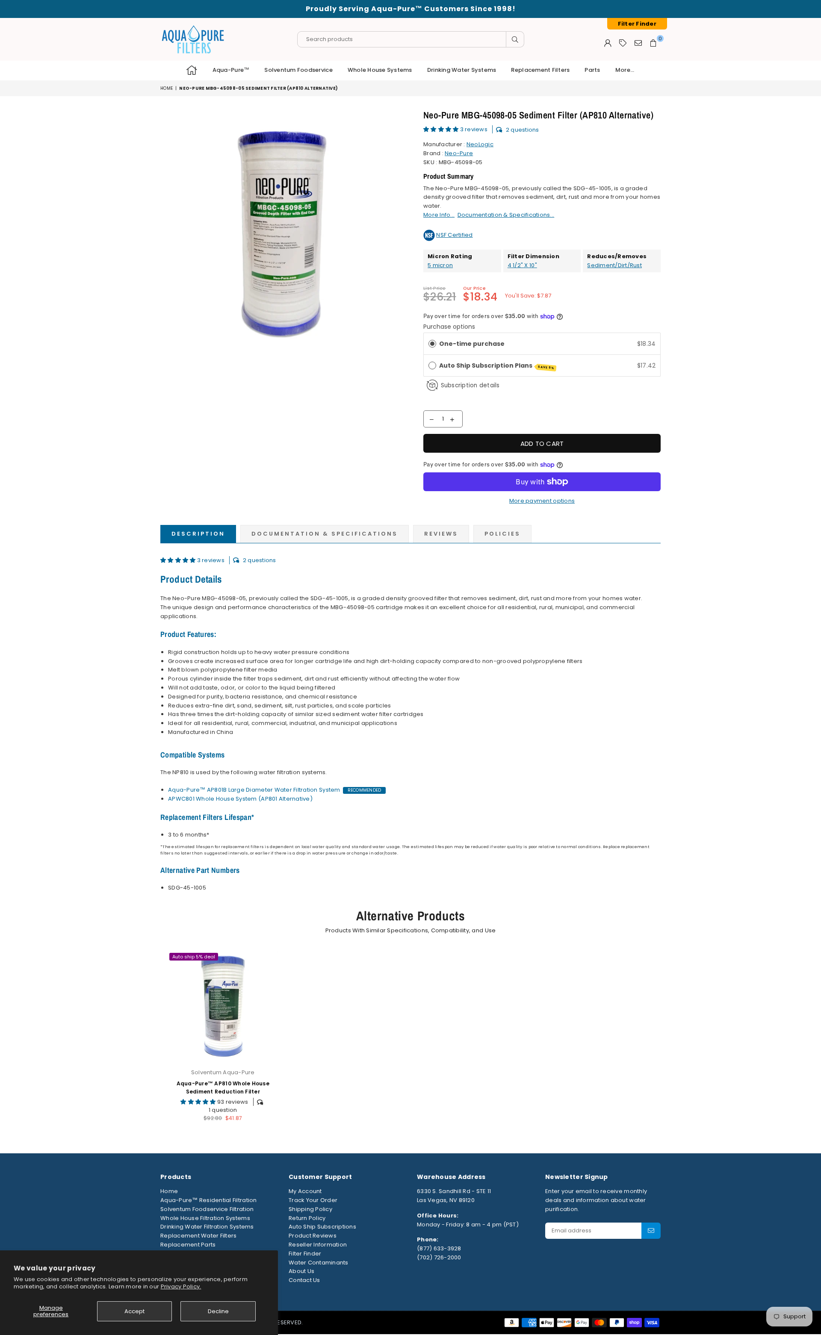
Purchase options (449, 326)
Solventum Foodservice (298, 70)
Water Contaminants (318, 1262)
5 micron (440, 265)
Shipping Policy (310, 1209)
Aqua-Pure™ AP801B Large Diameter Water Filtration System (254, 790)
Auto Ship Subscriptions (322, 1227)
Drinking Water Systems (461, 70)
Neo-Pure (459, 153)
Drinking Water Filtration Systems (207, 1227)
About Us (301, 1271)
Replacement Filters (540, 70)
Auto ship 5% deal (193, 956)
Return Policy (307, 1218)
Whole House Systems (380, 70)
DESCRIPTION (198, 534)
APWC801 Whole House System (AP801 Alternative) (240, 799)
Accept (134, 1311)
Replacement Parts (188, 1245)
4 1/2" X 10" (522, 265)
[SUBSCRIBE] (651, 1231)
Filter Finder (305, 1254)
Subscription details (470, 385)
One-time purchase (472, 343)
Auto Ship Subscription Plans (497, 365)
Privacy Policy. (181, 1286)
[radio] (432, 343)
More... (625, 70)
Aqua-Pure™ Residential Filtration (208, 1200)
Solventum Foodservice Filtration (207, 1209)
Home (166, 88)
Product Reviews (313, 1236)
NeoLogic (480, 144)
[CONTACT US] (638, 42)
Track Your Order (313, 1200)
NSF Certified (454, 235)
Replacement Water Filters (198, 1236)
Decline (218, 1311)
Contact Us (304, 1280)
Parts (592, 70)
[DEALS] (622, 42)
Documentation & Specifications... (506, 215)
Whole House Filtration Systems (205, 1218)
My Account (305, 1191)
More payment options (542, 501)
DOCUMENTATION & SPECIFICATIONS (324, 534)
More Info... (439, 215)
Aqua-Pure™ (231, 70)
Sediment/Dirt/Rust (614, 265)
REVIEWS (441, 534)
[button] (441, 129)
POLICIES (502, 534)
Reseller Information (318, 1245)
